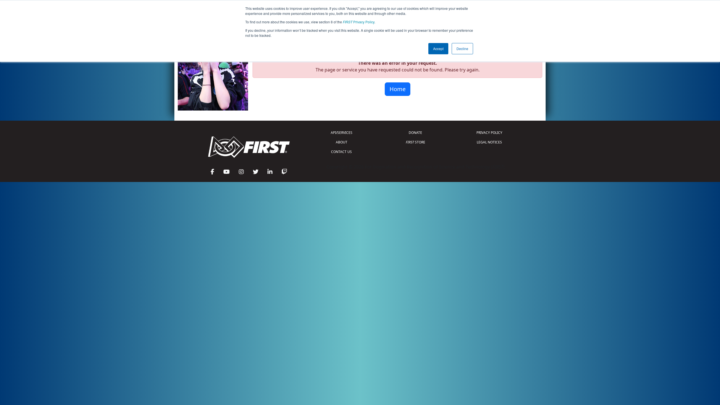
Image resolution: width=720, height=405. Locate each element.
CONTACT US (341, 151)
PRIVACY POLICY (489, 132)
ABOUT (341, 142)
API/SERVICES (341, 132)
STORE (415, 142)
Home (398, 89)
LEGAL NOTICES (489, 142)
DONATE (415, 132)
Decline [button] (462, 48)
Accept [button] (438, 48)
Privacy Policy (358, 21)
